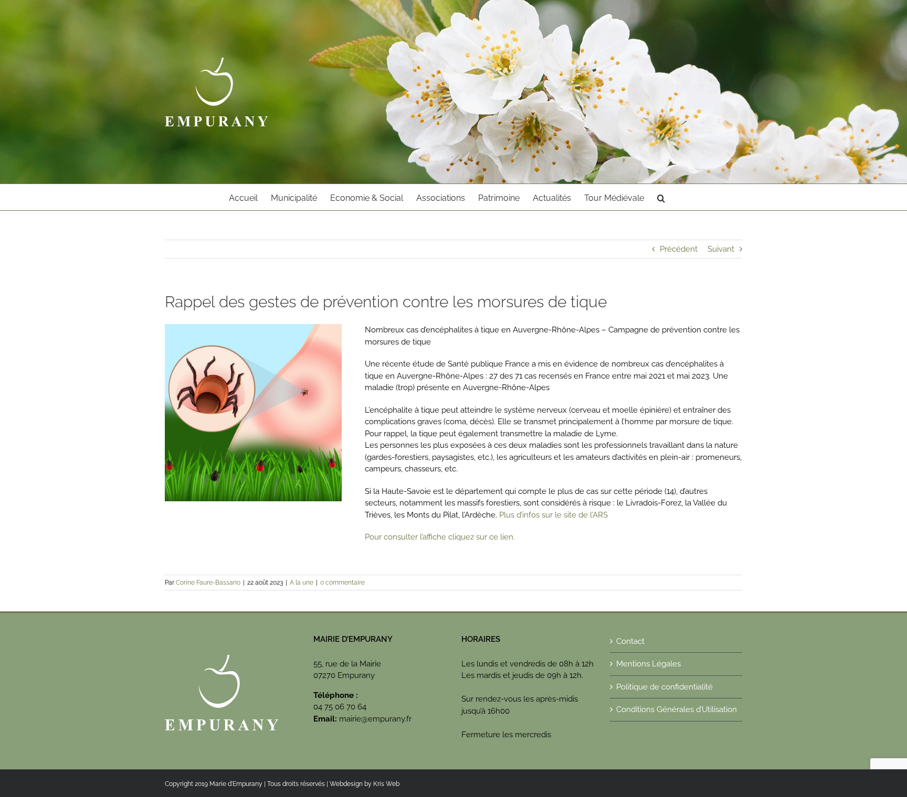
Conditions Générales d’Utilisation (676, 709)
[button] (661, 197)
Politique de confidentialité (664, 687)
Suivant (721, 249)
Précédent (679, 249)
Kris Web (386, 784)
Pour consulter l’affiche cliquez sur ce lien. (440, 537)
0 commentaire (342, 582)
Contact (630, 641)
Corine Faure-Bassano (208, 582)
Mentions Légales (648, 664)
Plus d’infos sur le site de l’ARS (553, 515)
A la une (301, 582)
